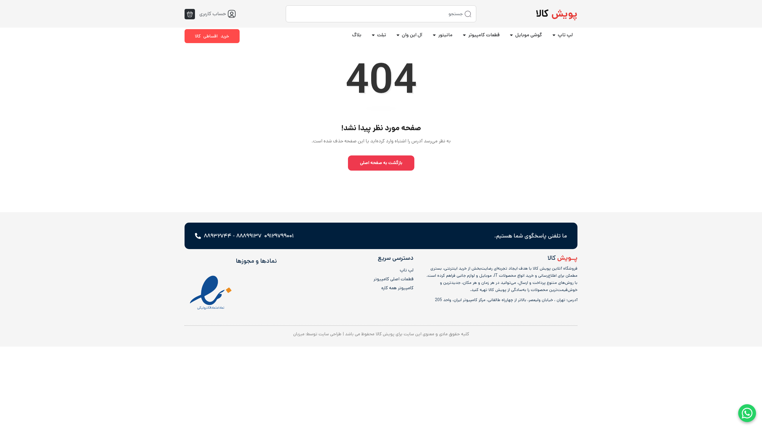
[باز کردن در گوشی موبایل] (511, 35)
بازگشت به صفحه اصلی (381, 163)
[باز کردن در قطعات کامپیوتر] (464, 35)
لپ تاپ (406, 270)
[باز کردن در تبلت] (373, 35)
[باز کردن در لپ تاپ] (554, 35)
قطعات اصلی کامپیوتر (393, 279)
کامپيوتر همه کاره (397, 288)
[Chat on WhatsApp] (747, 413)
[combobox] (381, 13)
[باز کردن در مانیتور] (434, 35)
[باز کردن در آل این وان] (398, 35)
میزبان (299, 334)
